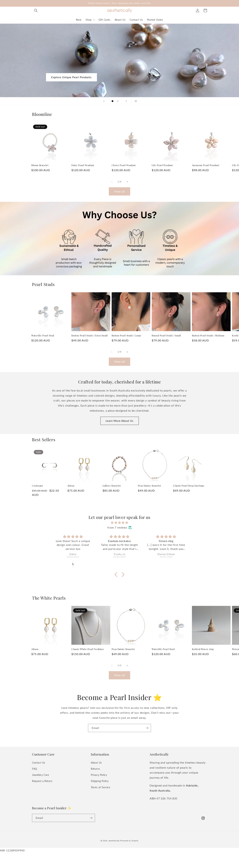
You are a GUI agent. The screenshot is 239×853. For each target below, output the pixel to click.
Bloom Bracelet (39, 165)
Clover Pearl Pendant (124, 165)
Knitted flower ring (203, 649)
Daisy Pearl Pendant (82, 165)
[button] (36, 10)
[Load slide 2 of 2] (117, 101)
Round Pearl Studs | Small (166, 335)
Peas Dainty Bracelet (149, 485)
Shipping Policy (100, 780)
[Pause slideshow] (135, 101)
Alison (71, 485)
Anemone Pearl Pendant (205, 165)
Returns (95, 768)
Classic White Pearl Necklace (87, 649)
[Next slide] (126, 101)
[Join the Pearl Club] (147, 728)
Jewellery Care (40, 774)
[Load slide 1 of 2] (112, 101)
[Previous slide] (104, 101)
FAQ (34, 768)
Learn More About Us (119, 420)
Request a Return (42, 780)
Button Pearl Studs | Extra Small (89, 335)
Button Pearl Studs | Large (126, 335)
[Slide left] (112, 182)
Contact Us (38, 762)
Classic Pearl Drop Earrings (188, 485)
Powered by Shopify (129, 841)
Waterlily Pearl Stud (42, 335)
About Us (96, 762)
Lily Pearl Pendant (162, 165)
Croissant (37, 485)
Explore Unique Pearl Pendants (71, 77)
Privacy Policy (99, 774)
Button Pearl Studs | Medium (208, 335)
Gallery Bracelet (112, 485)
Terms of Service (100, 787)
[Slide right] (127, 182)
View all (119, 191)
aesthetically (114, 841)
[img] (119, 522)
